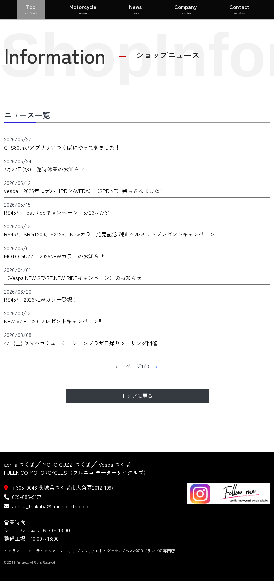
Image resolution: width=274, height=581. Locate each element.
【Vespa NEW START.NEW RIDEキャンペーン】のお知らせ (73, 278)
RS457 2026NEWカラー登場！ (41, 299)
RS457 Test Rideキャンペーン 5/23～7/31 (57, 212)
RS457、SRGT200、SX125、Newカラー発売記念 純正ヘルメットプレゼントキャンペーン (109, 234)
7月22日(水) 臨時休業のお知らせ (44, 169)
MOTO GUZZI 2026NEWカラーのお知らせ (54, 256)
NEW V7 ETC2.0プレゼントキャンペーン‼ (52, 321)
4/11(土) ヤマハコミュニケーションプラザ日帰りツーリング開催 (80, 343)
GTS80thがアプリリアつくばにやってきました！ (62, 147)
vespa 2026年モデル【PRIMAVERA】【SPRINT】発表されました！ (84, 191)
